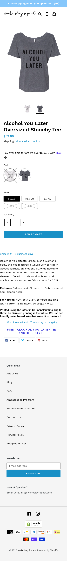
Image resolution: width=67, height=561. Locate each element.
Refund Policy (15, 434)
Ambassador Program (20, 399)
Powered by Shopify (47, 550)
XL (11, 206)
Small (11, 199)
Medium (29, 199)
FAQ (9, 391)
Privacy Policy (15, 426)
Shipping (9, 141)
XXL (30, 206)
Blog (9, 382)
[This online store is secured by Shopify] (33, 526)
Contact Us (14, 417)
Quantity (9, 214)
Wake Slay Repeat (27, 550)
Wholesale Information (21, 408)
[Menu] (61, 13)
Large (47, 199)
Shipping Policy (16, 443)
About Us (12, 373)
